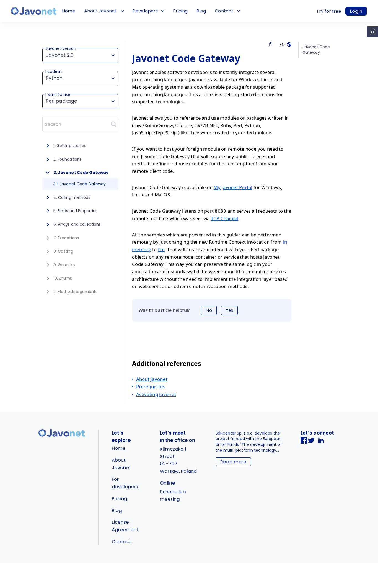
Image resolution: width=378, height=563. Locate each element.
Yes (229, 310)
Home (68, 11)
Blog (201, 11)
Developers (144, 11)
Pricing (180, 11)
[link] (33, 11)
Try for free (328, 11)
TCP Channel (225, 218)
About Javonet (100, 11)
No (209, 310)
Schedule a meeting (173, 495)
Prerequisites (150, 386)
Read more (233, 461)
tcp (161, 249)
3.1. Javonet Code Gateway (79, 184)
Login (356, 11)
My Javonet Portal (233, 187)
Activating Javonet (156, 394)
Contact (224, 11)
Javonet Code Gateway (316, 49)
